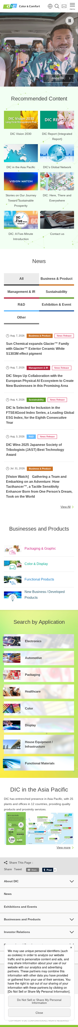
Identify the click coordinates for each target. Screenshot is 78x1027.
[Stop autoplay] (70, 21)
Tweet (18, 869)
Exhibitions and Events (20, 906)
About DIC (11, 881)
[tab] (21, 279)
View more (64, 847)
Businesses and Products (22, 919)
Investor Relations (17, 932)
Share (8, 869)
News (8, 893)
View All (66, 506)
